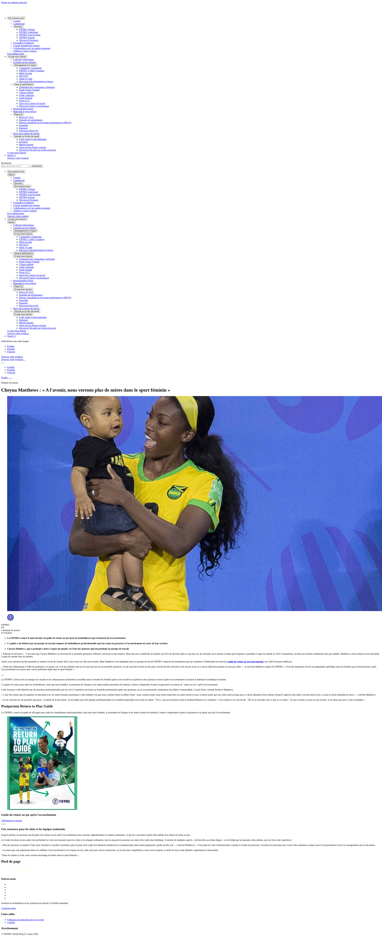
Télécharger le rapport (11, 820)
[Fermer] (11, 378)
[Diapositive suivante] (5, 824)
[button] (191, 674)
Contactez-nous (8, 908)
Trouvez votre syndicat (18, 158)
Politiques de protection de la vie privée (25, 919)
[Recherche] (24, 360)
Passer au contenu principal (14, 2)
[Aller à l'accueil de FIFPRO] (191, 10)
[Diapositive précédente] (2, 824)
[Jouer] (2, 675)
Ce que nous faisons (17, 57)
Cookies (11, 922)
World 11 (11, 155)
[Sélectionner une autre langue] (2, 362)
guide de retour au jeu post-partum (245, 661)
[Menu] (8, 378)
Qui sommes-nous (16, 18)
